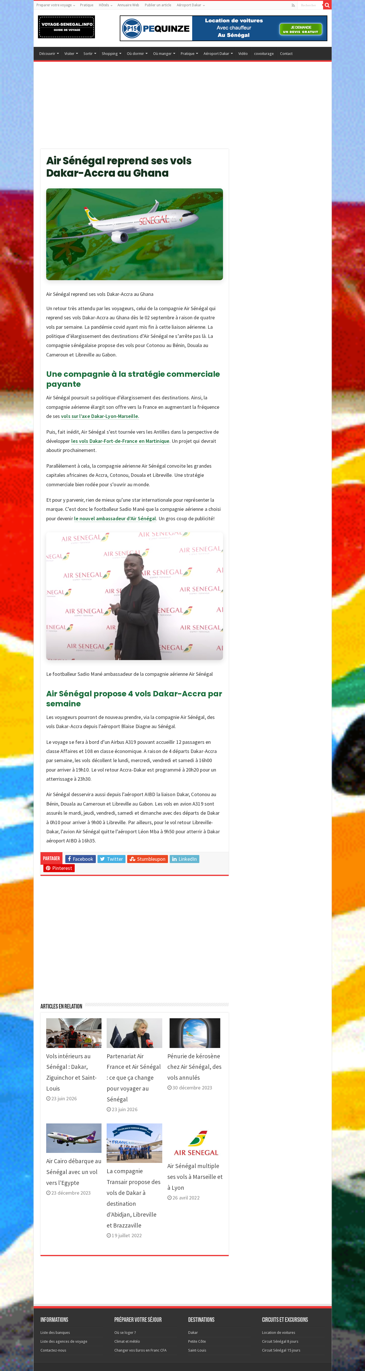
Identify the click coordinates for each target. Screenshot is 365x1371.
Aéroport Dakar (189, 5)
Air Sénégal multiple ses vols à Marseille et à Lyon (195, 1176)
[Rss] (293, 5)
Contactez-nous (53, 1350)
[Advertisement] (183, 109)
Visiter (69, 53)
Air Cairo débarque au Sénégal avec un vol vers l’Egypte (74, 1172)
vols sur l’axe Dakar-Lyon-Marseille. (100, 416)
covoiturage (264, 53)
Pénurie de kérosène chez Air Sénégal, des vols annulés (194, 1067)
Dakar (193, 1332)
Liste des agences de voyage (63, 1341)
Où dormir (135, 53)
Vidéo (243, 53)
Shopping (110, 53)
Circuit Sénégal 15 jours (281, 1350)
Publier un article (158, 5)
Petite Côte (197, 1341)
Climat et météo (127, 1341)
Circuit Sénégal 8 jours (280, 1341)
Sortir (88, 53)
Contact (286, 53)
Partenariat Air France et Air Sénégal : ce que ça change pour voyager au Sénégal (134, 1077)
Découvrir (47, 53)
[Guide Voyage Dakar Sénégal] (66, 26)
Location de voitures (278, 1332)
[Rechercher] (327, 5)
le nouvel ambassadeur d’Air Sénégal (115, 518)
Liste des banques (55, 1332)
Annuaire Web (128, 5)
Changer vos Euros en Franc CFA (140, 1350)
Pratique (86, 5)
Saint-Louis (197, 1350)
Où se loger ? (125, 1332)
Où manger (162, 53)
